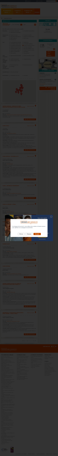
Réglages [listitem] (29, 234)
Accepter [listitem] (37, 234)
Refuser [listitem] (21, 234)
